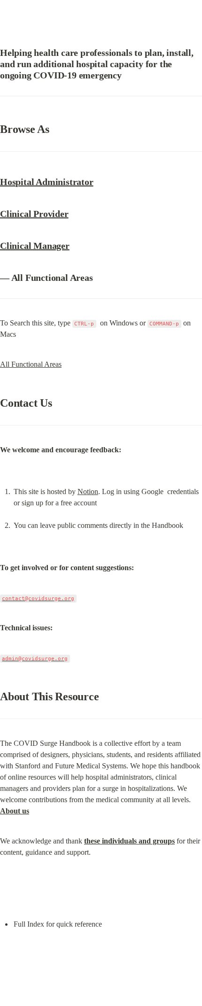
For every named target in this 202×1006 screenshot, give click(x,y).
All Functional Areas (31, 364)
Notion (88, 491)
